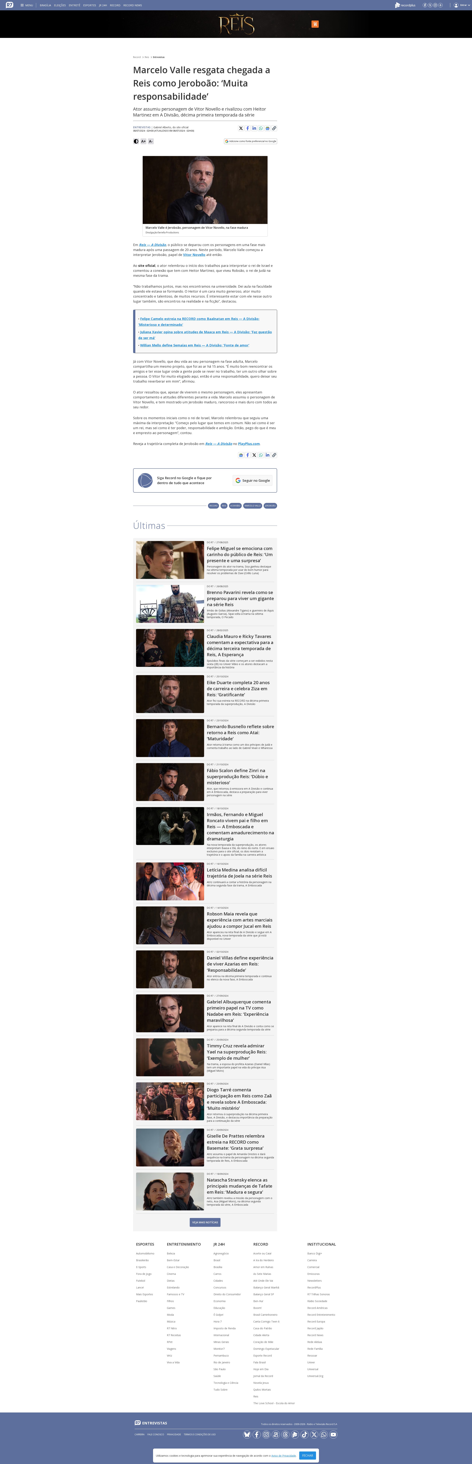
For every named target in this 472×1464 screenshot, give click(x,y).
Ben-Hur (258, 1301)
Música (171, 1321)
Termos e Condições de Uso (200, 1434)
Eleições (60, 5)
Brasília (45, 5)
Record (115, 5)
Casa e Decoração (178, 1267)
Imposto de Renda (225, 1328)
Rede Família (315, 1348)
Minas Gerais (221, 1342)
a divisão (235, 505)
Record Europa (316, 1321)
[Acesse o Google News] (268, 128)
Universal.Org (315, 1376)
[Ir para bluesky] (247, 1435)
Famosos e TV (175, 1294)
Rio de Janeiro (222, 1362)
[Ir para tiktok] (305, 1435)
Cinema (171, 1274)
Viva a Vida (173, 1362)
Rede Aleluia (314, 1342)
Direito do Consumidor (227, 1294)
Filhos (170, 1301)
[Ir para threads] (285, 1435)
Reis (147, 57)
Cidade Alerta (261, 1335)
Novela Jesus (261, 1383)
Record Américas (317, 1308)
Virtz (169, 1355)
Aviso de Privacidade (283, 1455)
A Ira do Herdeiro (263, 1260)
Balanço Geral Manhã (266, 1287)
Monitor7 (219, 1348)
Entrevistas (159, 57)
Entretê (74, 5)
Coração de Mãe (263, 1342)
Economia (219, 1301)
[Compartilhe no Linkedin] (254, 128)
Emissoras (313, 1274)
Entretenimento (184, 1244)
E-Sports (141, 1267)
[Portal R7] (9, 5)
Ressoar (312, 1355)
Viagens (171, 1348)
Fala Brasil (259, 1362)
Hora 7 (218, 1321)
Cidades (218, 1280)
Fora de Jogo (144, 1274)
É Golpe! (218, 1314)
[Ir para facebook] (425, 5)
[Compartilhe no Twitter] (241, 128)
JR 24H (103, 5)
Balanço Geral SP (263, 1294)
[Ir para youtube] (333, 1435)
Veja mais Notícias (205, 1222)
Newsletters (314, 1280)
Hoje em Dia (260, 1369)
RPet (170, 1342)
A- (151, 141)
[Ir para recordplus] (295, 1435)
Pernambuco (221, 1355)
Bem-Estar (173, 1260)
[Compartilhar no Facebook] (248, 128)
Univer (311, 1362)
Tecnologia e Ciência (226, 1383)
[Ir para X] (430, 5)
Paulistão (141, 1301)
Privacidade (174, 1434)
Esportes (89, 5)
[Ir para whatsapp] (324, 1435)
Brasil (217, 1260)
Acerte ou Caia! (262, 1253)
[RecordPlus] (405, 5)
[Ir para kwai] (276, 1435)
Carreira (312, 1260)
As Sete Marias (262, 1274)
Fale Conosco (156, 1434)
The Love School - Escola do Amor (274, 1403)
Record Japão (315, 1328)
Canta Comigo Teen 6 (266, 1321)
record (213, 505)
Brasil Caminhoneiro (265, 1314)
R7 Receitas (174, 1335)
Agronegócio (221, 1253)
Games (171, 1308)
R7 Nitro (172, 1328)
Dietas (171, 1280)
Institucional (321, 1244)
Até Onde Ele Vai (263, 1280)
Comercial (313, 1267)
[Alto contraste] (136, 141)
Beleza (171, 1253)
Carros (217, 1274)
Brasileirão (142, 1260)
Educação (219, 1308)
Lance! (140, 1287)
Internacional (221, 1335)
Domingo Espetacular (266, 1348)
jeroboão (270, 505)
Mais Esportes (144, 1294)
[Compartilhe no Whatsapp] (261, 128)
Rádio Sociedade (317, 1301)
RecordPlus (314, 1287)
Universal (312, 1369)
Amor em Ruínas (263, 1267)
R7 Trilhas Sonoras (318, 1294)
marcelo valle (253, 505)
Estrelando (173, 1287)
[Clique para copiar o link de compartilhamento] (274, 128)
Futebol (140, 1280)
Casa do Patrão (262, 1328)
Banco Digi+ (314, 1253)
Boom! (257, 1308)
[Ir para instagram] (435, 5)
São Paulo (220, 1369)
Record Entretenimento (321, 1314)
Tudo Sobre (221, 1389)
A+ (143, 141)
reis (224, 505)
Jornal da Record (263, 1376)
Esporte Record (262, 1355)
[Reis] (236, 24)
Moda (170, 1314)
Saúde (217, 1376)
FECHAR (307, 1456)
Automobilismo (145, 1253)
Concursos (220, 1287)
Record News (132, 5)
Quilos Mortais (262, 1389)
